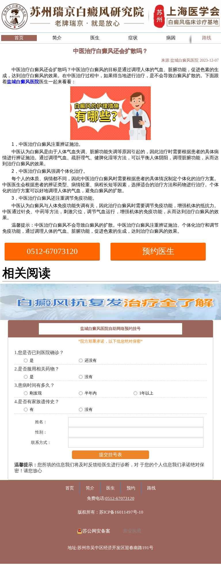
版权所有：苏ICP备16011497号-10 (110, 512)
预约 (131, 488)
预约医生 (158, 251)
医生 (95, 37)
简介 (57, 37)
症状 (133, 37)
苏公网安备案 (96, 530)
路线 (206, 37)
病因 (171, 37)
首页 (19, 37)
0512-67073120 (52, 251)
